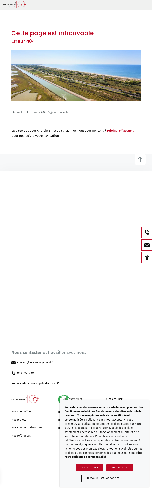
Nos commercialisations (26, 427)
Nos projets (18, 419)
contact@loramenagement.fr (35, 362)
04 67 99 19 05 (25, 373)
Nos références (21, 435)
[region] (76, 113)
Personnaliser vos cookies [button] (103, 478)
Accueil (17, 112)
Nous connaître (21, 411)
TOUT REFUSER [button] (119, 467)
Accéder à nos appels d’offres (36, 383)
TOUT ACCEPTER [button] (89, 467)
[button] (146, 5)
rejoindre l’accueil (120, 130)
